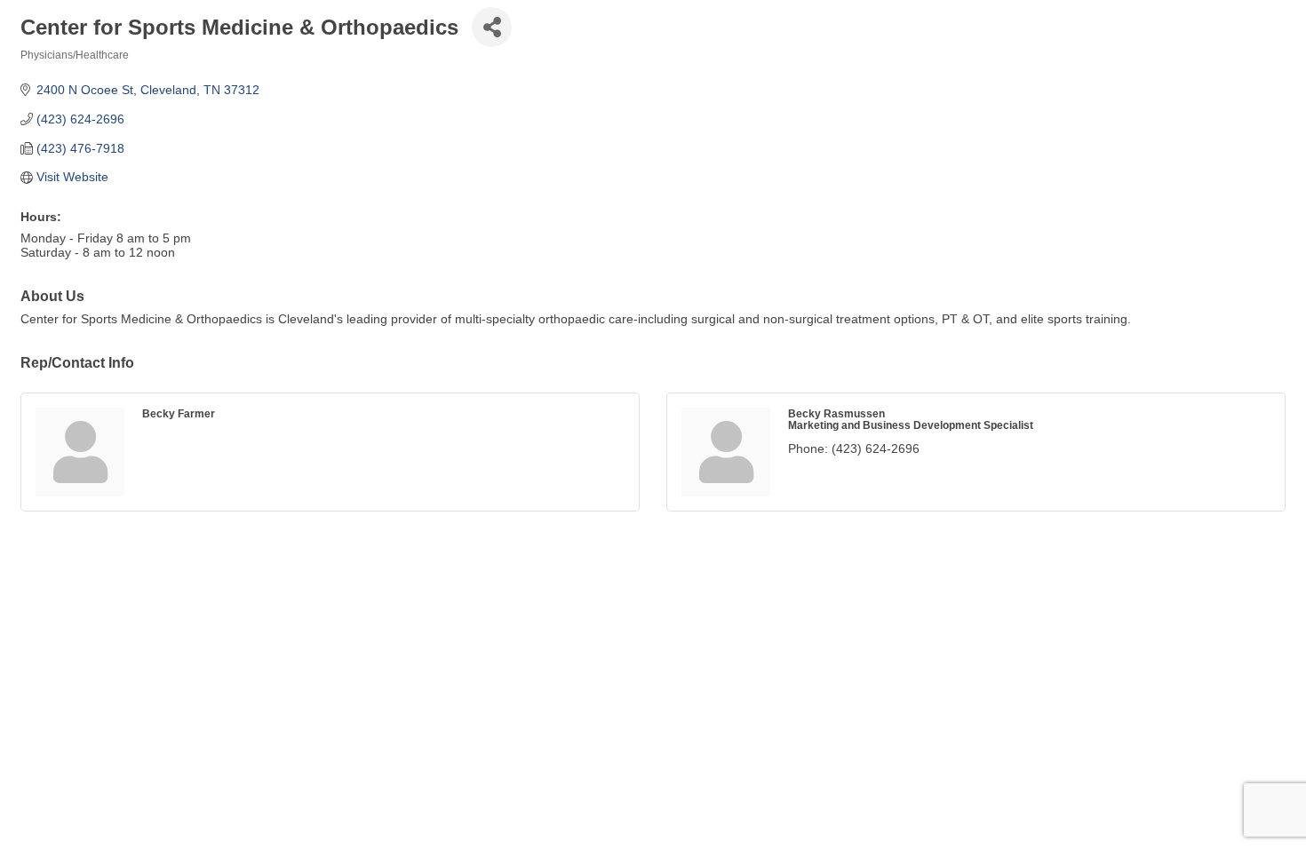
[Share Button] (492, 27)
